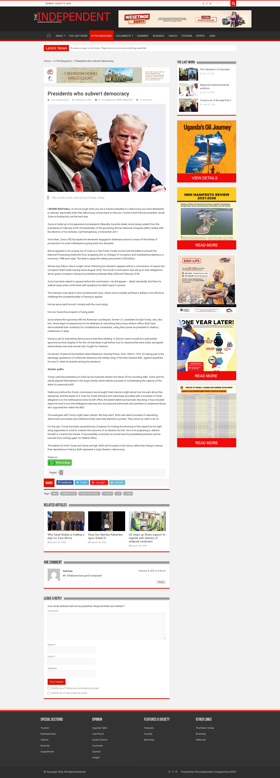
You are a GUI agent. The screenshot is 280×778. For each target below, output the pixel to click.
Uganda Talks (99, 727)
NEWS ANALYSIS (125, 100)
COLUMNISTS (123, 35)
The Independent (204, 771)
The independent (60, 100)
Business (201, 733)
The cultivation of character (215, 69)
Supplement (47, 751)
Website (52, 668)
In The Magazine (63, 61)
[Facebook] (207, 3)
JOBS (212, 35)
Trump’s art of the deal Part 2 (215, 100)
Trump (108, 493)
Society (148, 733)
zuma (128, 493)
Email (51, 656)
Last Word (98, 733)
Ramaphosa (68, 493)
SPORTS (200, 35)
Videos (44, 739)
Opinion (96, 751)
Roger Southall (90, 493)
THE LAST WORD (78, 35)
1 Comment (146, 100)
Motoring (149, 739)
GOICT (232, 771)
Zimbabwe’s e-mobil (80, 48)
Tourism (45, 727)
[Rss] (203, 3)
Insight (96, 757)
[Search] (233, 3)
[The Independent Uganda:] (72, 16)
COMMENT (143, 35)
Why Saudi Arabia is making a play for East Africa (66, 536)
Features (149, 727)
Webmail (201, 739)
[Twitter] (210, 3)
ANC (55, 493)
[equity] (206, 283)
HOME (49, 35)
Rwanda (45, 745)
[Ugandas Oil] (206, 151)
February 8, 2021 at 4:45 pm (152, 571)
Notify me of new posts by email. (69, 693)
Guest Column (100, 739)
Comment (53, 610)
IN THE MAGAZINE (101, 35)
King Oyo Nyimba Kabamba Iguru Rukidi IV (105, 536)
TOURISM (187, 35)
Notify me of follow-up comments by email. (75, 688)
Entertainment (48, 733)
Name (52, 644)
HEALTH (173, 35)
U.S (118, 493)
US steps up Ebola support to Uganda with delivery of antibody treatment (147, 538)
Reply (161, 582)
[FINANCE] (206, 416)
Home (47, 61)
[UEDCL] (206, 349)
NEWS (59, 35)
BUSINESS (158, 35)
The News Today (205, 727)
